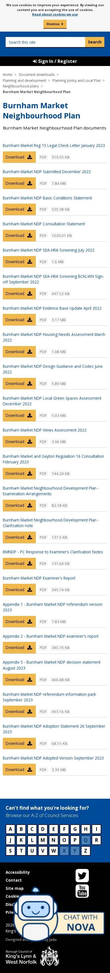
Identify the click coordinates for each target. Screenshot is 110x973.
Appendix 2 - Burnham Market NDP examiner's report (50, 636)
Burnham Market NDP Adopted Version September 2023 (53, 758)
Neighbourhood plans (21, 86)
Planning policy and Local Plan (76, 80)
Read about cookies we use (55, 14)
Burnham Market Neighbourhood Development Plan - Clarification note (51, 522)
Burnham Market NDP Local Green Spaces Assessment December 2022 (52, 400)
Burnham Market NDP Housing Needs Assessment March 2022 (54, 337)
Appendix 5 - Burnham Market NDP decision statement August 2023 (51, 664)
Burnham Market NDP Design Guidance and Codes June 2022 (53, 369)
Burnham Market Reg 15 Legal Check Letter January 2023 (54, 145)
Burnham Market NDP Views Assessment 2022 (45, 430)
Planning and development (24, 80)
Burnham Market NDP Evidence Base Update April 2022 (52, 308)
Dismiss (53, 24)
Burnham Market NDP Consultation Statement (44, 223)
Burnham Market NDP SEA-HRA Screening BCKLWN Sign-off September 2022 (53, 279)
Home (7, 74)
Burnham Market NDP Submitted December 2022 (47, 171)
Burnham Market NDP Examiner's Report (39, 578)
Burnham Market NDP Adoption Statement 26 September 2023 (54, 728)
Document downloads (37, 74)
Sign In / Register (57, 61)
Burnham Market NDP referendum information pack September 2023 (49, 697)
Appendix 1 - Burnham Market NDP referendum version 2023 (52, 607)
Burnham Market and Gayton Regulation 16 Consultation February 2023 (53, 459)
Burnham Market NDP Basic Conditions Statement (47, 198)
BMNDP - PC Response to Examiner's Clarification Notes (53, 551)
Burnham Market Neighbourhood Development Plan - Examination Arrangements (51, 490)
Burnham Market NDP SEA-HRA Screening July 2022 (48, 250)
